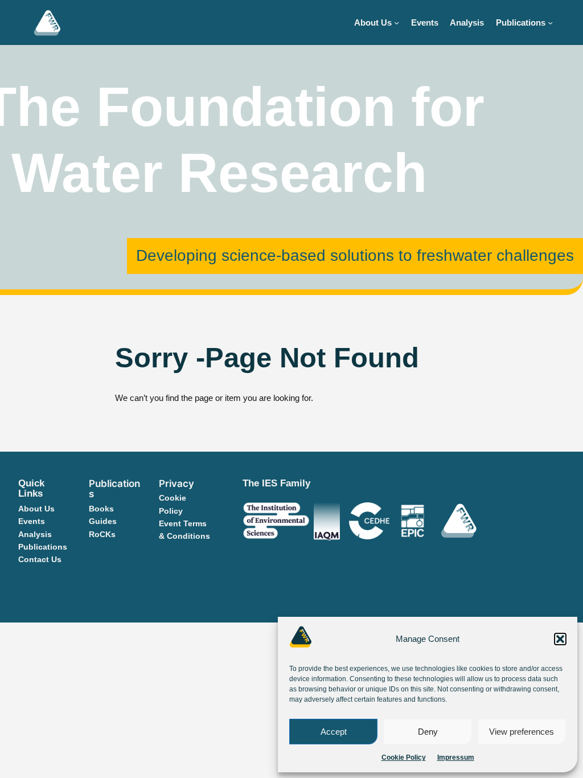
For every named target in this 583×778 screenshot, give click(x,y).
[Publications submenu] (550, 22)
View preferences (521, 731)
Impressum (455, 757)
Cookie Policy (403, 757)
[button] (560, 639)
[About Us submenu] (396, 22)
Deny (428, 731)
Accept (334, 731)
